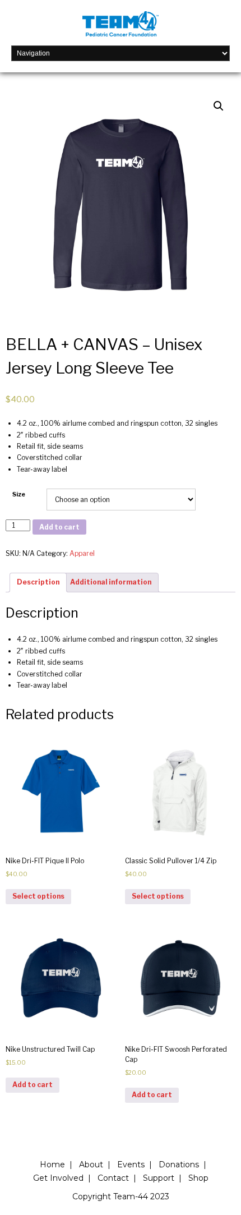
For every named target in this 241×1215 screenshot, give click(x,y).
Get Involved (58, 1178)
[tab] (38, 582)
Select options (38, 896)
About (91, 1164)
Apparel (82, 553)
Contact (113, 1178)
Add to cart (59, 527)
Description (38, 582)
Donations (179, 1164)
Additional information (110, 582)
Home (52, 1164)
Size (18, 494)
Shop (198, 1178)
